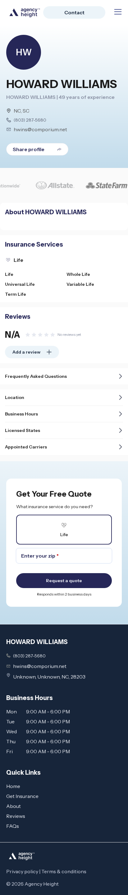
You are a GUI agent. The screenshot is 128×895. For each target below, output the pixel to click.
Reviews (15, 816)
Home (13, 786)
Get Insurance (22, 796)
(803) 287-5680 (30, 120)
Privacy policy (22, 871)
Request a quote (64, 580)
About (13, 806)
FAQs (12, 826)
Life (9, 274)
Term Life (15, 294)
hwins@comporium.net (40, 129)
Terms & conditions (63, 871)
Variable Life (80, 284)
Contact (74, 12)
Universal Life (20, 284)
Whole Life (78, 274)
